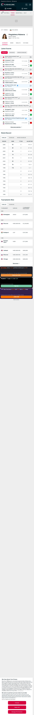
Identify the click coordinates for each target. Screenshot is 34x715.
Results (18, 43)
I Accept (17, 702)
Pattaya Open (5, 241)
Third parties (20, 690)
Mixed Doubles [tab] (21, 52)
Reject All (17, 707)
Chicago (5, 259)
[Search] (26, 4)
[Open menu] (30, 4)
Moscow (5, 223)
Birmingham (6, 214)
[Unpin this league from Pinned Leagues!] (17, 85)
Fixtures (25, 43)
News (11, 43)
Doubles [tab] (12, 52)
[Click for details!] (16, 61)
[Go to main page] (9, 5)
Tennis (5, 30)
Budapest (6, 232)
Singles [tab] (4, 52)
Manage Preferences (17, 711)
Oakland (5, 250)
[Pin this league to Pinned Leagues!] (20, 57)
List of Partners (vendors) (8, 699)
